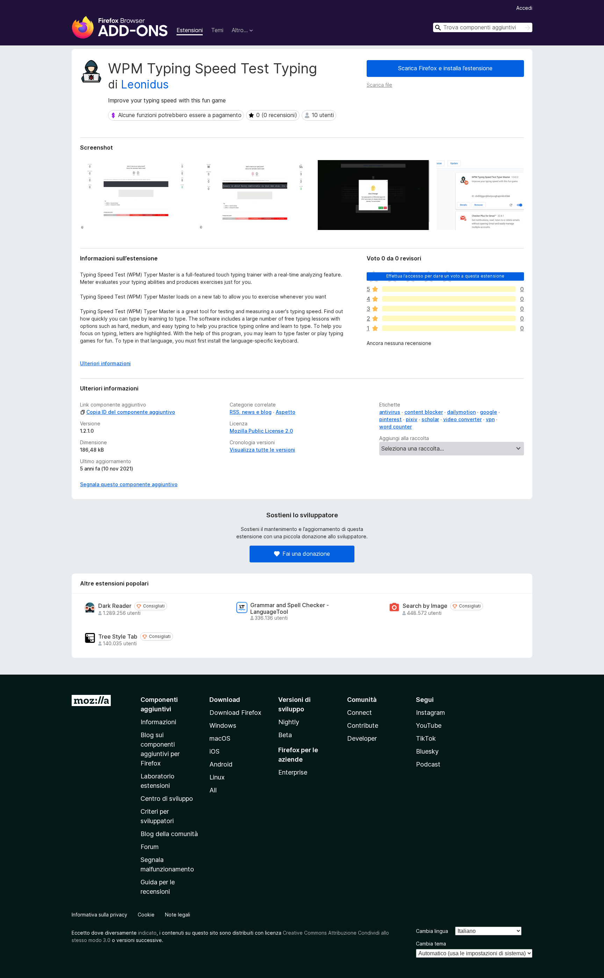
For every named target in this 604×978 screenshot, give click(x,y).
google (488, 412)
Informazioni (158, 722)
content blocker (423, 412)
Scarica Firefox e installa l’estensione (445, 68)
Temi (217, 30)
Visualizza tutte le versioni (262, 450)
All (213, 790)
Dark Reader (114, 606)
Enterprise (292, 772)
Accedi (524, 8)
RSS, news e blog (251, 412)
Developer (362, 738)
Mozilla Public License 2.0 (261, 431)
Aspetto (285, 412)
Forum (150, 846)
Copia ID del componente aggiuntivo (130, 412)
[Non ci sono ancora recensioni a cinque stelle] (449, 289)
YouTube (428, 725)
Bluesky (427, 751)
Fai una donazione (306, 553)
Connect (359, 712)
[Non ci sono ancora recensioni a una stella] (449, 328)
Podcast (428, 764)
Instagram (430, 712)
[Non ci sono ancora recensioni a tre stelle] (449, 308)
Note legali (177, 915)
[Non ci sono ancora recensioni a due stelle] (449, 318)
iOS (214, 751)
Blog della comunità (169, 833)
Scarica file (379, 85)
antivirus (389, 412)
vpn (490, 419)
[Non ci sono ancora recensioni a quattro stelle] (449, 299)
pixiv (411, 419)
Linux (217, 777)
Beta (285, 735)
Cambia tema (431, 944)
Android (220, 764)
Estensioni (190, 30)
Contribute (362, 725)
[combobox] (482, 27)
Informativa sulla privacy (99, 915)
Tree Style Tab (117, 636)
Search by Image (425, 606)
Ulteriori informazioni (105, 363)
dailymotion (461, 412)
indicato (147, 933)
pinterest (390, 419)
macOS (219, 738)
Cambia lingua (432, 931)
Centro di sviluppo (167, 798)
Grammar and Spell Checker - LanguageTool (289, 608)
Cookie (146, 915)
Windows (222, 725)
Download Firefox (235, 712)
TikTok (426, 738)
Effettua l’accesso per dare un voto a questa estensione (445, 276)
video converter (462, 419)
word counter (395, 427)
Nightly (288, 722)
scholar (430, 419)
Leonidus (145, 84)
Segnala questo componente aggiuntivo (129, 484)
